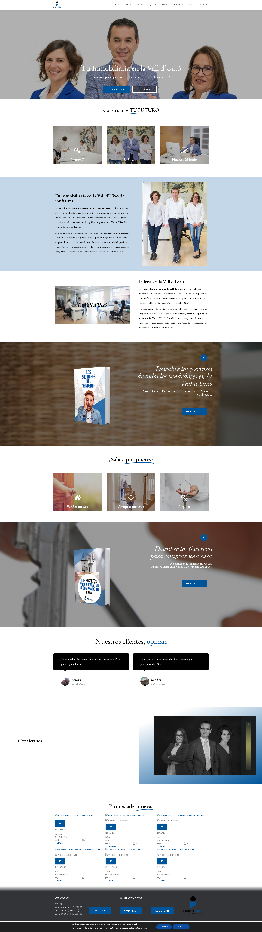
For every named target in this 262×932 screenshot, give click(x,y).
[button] (116, 89)
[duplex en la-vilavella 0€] (130, 815)
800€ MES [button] (112, 846)
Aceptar (164, 926)
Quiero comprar (131, 501)
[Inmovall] (57, 4)
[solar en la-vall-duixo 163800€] (182, 849)
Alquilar (152, 5)
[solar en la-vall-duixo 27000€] (130, 849)
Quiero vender (78, 501)
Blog (191, 5)
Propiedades (179, 5)
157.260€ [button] (163, 846)
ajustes (144, 928)
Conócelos (131, 154)
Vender (127, 5)
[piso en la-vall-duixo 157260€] (182, 815)
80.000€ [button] (60, 881)
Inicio (117, 5)
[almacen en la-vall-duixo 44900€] (80, 815)
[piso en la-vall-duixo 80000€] (80, 849)
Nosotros (164, 5)
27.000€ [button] (111, 881)
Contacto (202, 5)
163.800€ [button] (163, 881)
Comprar (139, 5)
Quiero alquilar (184, 501)
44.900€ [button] (60, 843)
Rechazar (181, 926)
